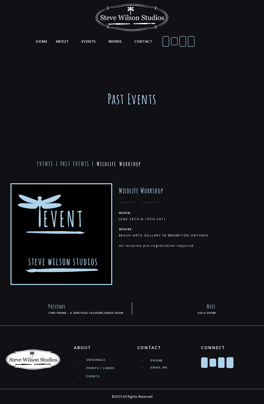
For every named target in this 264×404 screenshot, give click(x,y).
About (62, 41)
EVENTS (45, 164)
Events (88, 41)
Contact (143, 41)
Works (115, 41)
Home (41, 41)
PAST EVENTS (74, 164)
